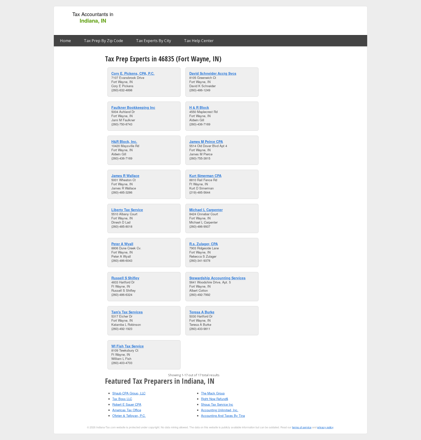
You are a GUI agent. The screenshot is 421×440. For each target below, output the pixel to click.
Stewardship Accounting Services (217, 277)
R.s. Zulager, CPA (203, 243)
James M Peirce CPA (206, 141)
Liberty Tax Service (127, 209)
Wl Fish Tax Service (127, 346)
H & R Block (199, 107)
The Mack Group (213, 393)
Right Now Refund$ (214, 398)
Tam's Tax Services (127, 311)
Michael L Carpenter (206, 209)
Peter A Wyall (122, 243)
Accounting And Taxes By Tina (223, 415)
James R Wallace (125, 175)
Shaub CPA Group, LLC (128, 393)
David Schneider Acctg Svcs (212, 73)
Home (65, 40)
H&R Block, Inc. (124, 141)
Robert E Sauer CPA (126, 404)
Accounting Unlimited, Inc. (219, 410)
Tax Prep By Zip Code (103, 40)
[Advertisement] (276, 21)
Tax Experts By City (153, 40)
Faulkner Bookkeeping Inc (133, 107)
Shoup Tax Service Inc (217, 404)
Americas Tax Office (126, 410)
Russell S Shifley (125, 277)
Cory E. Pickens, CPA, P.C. (132, 73)
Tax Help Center (199, 40)
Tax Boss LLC (122, 398)
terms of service (301, 427)
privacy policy (325, 427)
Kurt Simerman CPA (205, 175)
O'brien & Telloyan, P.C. (129, 415)
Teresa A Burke (201, 311)
